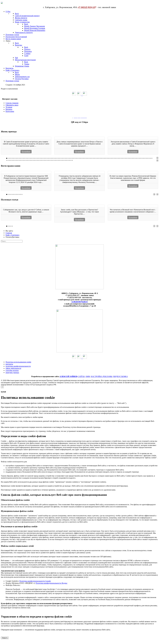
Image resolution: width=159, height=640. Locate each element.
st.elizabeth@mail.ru (79, 302)
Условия (9, 107)
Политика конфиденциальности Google (35, 581)
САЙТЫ (81, 376)
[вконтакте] (80, 95)
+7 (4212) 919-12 (86, 7)
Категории (10, 111)
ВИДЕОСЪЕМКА (120, 376)
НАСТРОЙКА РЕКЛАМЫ (101, 376)
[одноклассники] (74, 95)
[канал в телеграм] (85, 95)
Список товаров (12, 103)
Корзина (9, 109)
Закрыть (5, 638)
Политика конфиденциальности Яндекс (51, 583)
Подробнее (26, 152)
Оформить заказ (12, 105)
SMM (88, 376)
